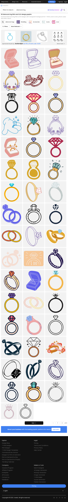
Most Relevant (15, 26)
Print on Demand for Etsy (10, 457)
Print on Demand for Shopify (11, 459)
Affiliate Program (7, 470)
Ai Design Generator (40, 470)
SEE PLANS (56, 429)
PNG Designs (6, 448)
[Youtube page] (62, 497)
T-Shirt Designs (7, 445)
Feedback (5, 480)
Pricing (36, 443)
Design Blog (6, 443)
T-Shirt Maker (38, 477)
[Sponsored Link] (10, 36)
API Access (5, 475)
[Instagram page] (54, 497)
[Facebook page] (57, 497)
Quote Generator (39, 480)
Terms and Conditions (41, 445)
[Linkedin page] (65, 497)
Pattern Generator (40, 482)
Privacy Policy (38, 448)
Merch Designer (39, 468)
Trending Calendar (8, 462)
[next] (62, 423)
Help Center (38, 450)
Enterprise (5, 473)
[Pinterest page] (59, 497)
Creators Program (8, 468)
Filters (6, 26)
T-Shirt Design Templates (10, 450)
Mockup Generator (40, 473)
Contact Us (5, 477)
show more (60, 44)
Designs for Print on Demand (11, 455)
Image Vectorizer (39, 475)
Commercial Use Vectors (10, 452)
